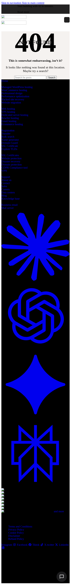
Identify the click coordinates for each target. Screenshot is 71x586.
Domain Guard (9, 142)
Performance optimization (15, 96)
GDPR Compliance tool (14, 167)
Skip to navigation (11, 2)
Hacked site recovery (12, 99)
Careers (5, 189)
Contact (5, 183)
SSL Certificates (10, 155)
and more (59, 511)
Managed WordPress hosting (17, 87)
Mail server (7, 207)
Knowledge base (10, 198)
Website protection (11, 158)
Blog (4, 195)
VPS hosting (8, 111)
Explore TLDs (9, 149)
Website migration (11, 102)
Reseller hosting (10, 118)
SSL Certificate (9, 145)
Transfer (5, 133)
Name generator (10, 139)
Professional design (11, 93)
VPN (4, 170)
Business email (9, 204)
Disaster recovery (10, 161)
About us (6, 180)
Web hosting (8, 108)
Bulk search (7, 136)
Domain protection (11, 164)
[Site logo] (13, 18)
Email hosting (8, 121)
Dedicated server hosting (14, 114)
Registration (7, 130)
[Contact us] (62, 577)
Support (5, 176)
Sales (4, 186)
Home (4, 80)
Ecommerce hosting (12, 124)
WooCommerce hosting (14, 90)
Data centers (8, 192)
